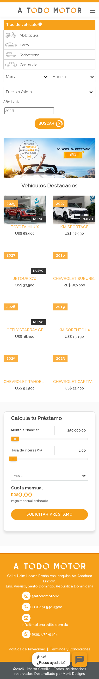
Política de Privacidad (27, 649)
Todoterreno (29, 55)
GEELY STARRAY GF (24, 330)
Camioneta (28, 65)
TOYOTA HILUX (25, 227)
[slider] (15, 439)
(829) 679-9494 (44, 634)
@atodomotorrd (45, 596)
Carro (24, 45)
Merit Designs (74, 674)
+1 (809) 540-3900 (46, 607)
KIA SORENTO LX (74, 330)
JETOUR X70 (24, 278)
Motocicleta (29, 35)
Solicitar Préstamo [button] (49, 514)
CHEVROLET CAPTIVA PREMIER (74, 381)
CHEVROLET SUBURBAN (74, 278)
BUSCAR (46, 123)
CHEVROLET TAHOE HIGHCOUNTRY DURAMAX (25, 381)
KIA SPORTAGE (74, 227)
